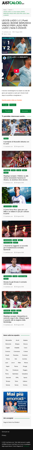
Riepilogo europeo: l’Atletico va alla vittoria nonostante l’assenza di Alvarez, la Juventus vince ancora (16, 178)
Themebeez (26, 446)
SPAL (17, 377)
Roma (7, 373)
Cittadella (16, 347)
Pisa (7, 370)
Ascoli (17, 340)
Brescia (25, 344)
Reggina (25, 370)
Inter (16, 359)
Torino (16, 381)
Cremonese (17, 351)
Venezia (8, 385)
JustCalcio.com (7, 32)
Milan (19, 362)
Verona (16, 385)
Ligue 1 (24, 170)
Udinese (25, 381)
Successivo (25, 111)
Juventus (24, 359)
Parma (16, 366)
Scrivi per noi (5, 431)
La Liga (19, 170)
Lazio (6, 104)
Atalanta (25, 340)
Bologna (17, 344)
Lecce (13, 104)
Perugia (25, 366)
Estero (13, 170)
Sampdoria (25, 373)
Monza (26, 362)
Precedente (8, 111)
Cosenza (7, 351)
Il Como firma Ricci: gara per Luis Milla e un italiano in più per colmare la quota (16, 211)
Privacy (4, 435)
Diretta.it (17, 422)
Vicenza (25, 385)
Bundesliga (6, 170)
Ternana (8, 381)
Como (25, 347)
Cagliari (8, 347)
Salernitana (15, 373)
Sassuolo (8, 377)
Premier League (8, 242)
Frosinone (25, 355)
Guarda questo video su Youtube (12, 100)
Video (9, 34)
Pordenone (15, 370)
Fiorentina (15, 355)
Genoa (8, 359)
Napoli (7, 366)
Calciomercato (7, 206)
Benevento (8, 344)
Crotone (26, 351)
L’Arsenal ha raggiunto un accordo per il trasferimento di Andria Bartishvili (16, 248)
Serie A (5, 34)
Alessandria (9, 340)
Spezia (25, 377)
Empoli (7, 355)
